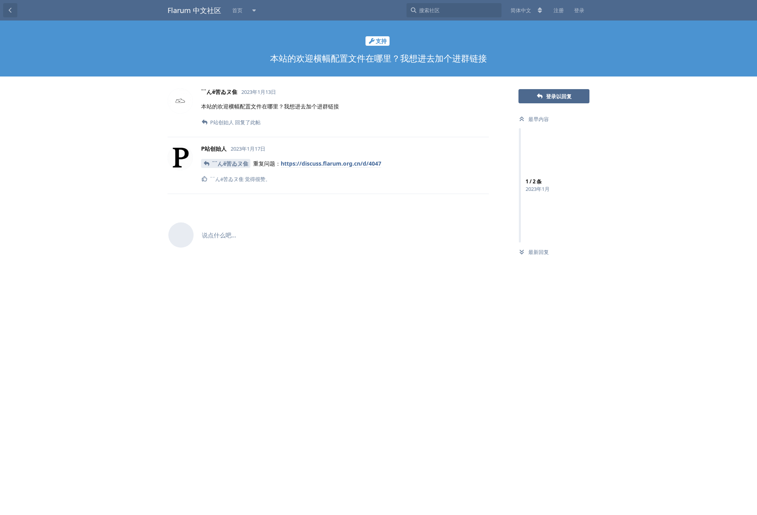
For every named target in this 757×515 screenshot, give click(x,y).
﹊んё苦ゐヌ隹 (230, 163)
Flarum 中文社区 (194, 10)
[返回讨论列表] (10, 10)
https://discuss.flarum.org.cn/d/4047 (331, 163)
